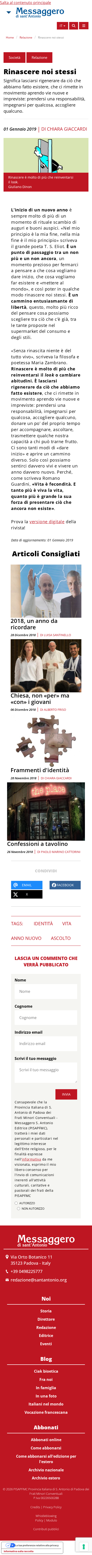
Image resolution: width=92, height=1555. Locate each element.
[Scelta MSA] (8, 12)
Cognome (23, 1006)
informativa (31, 1159)
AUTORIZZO (27, 1203)
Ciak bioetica (46, 1371)
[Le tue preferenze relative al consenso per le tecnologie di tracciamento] (83, 1546)
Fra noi (46, 1379)
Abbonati (46, 1427)
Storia (46, 1311)
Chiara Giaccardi (67, 129)
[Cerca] (73, 26)
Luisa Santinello (57, 635)
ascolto (61, 938)
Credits (35, 1507)
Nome (20, 980)
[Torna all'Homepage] (40, 12)
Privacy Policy (52, 1507)
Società (14, 57)
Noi (46, 1298)
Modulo (51, 1520)
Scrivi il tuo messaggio (35, 1058)
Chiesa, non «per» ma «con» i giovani (40, 698)
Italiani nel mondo (46, 1404)
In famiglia (46, 1387)
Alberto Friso (55, 709)
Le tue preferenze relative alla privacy (37, 1545)
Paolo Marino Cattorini (60, 852)
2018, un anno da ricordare (34, 624)
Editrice (46, 1335)
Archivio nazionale (46, 1470)
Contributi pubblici (46, 1529)
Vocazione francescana (46, 1412)
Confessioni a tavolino (37, 844)
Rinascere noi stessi (51, 37)
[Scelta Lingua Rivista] (83, 25)
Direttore (46, 1319)
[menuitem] (46, 1320)
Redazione (46, 1327)
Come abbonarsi (46, 1448)
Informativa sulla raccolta (18, 1551)
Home (10, 37)
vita (66, 924)
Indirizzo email (28, 1032)
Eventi (46, 1343)
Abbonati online (46, 1439)
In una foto (46, 1396)
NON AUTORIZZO (33, 1209)
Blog (46, 1358)
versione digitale (46, 521)
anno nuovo (26, 938)
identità (43, 924)
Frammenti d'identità (40, 770)
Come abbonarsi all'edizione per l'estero (46, 1459)
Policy (39, 1520)
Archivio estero (46, 1478)
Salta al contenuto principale (25, 2)
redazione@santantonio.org (39, 1280)
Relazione (26, 37)
